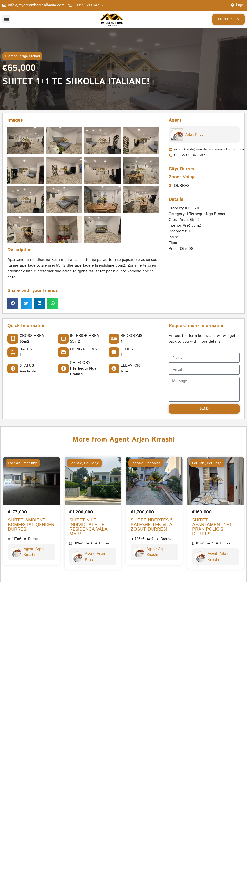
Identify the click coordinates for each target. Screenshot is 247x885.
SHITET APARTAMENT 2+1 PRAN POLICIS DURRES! (211, 527)
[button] (6, 19)
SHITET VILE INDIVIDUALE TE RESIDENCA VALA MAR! (88, 527)
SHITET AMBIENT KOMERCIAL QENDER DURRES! (31, 525)
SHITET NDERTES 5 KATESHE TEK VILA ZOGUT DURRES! (151, 525)
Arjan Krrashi (195, 134)
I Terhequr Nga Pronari (22, 56)
